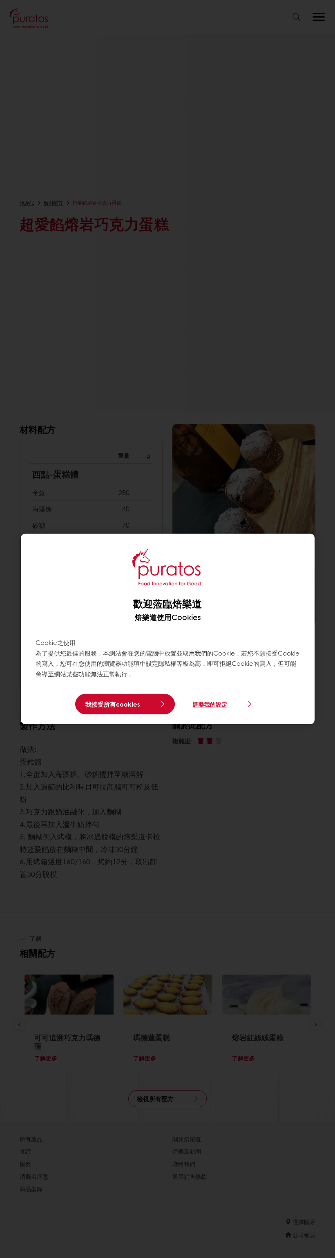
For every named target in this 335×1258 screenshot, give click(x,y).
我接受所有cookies (112, 704)
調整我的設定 (210, 704)
